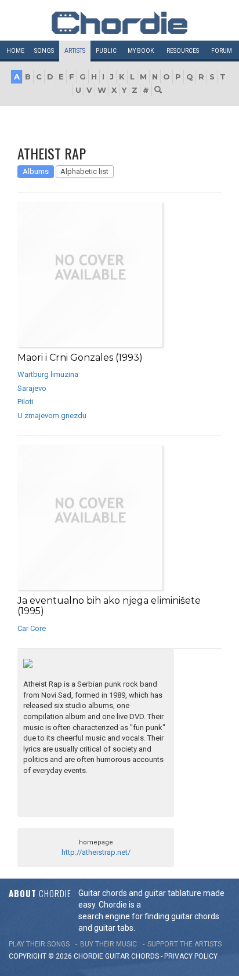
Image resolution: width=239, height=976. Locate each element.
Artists (74, 51)
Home (15, 51)
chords (145, 956)
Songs (44, 51)
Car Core (31, 628)
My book (141, 51)
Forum (221, 51)
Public (106, 51)
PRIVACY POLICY (191, 956)
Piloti (25, 401)
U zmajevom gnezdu (51, 415)
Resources (182, 51)
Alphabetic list (84, 171)
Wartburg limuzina (47, 374)
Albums (36, 171)
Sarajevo (31, 388)
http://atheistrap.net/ (96, 852)
